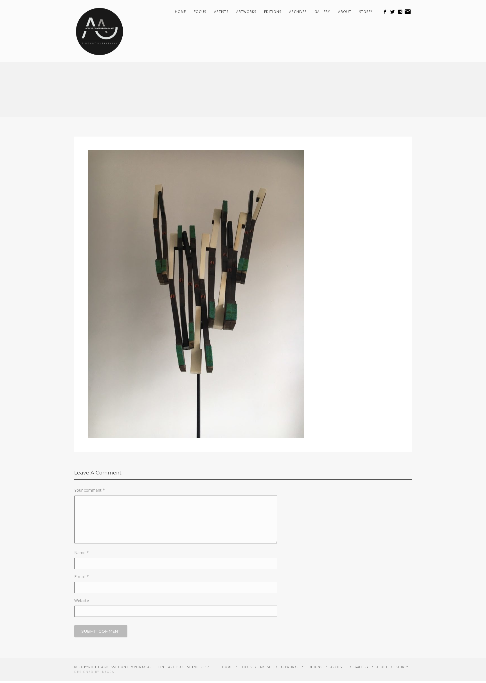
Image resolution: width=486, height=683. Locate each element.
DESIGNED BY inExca (94, 672)
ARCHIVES (298, 11)
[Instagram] (400, 11)
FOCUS (200, 11)
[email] (407, 11)
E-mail (81, 576)
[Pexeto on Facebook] (384, 11)
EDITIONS (272, 11)
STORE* (366, 11)
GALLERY (322, 11)
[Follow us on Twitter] (392, 11)
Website (81, 600)
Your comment (89, 490)
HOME (180, 11)
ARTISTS (221, 11)
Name (81, 552)
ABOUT (344, 11)
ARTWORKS (246, 11)
